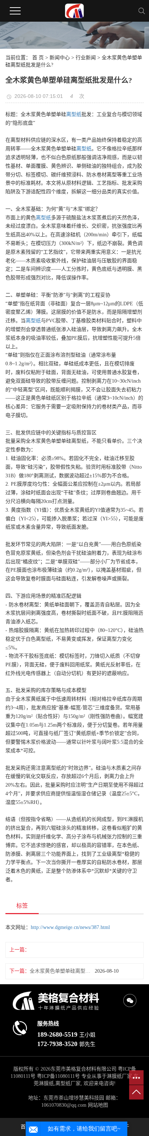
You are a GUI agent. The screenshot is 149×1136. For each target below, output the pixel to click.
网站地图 (98, 1105)
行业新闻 (86, 57)
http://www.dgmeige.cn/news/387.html (70, 927)
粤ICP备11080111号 (58, 1076)
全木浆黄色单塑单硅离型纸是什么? (62, 971)
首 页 (38, 57)
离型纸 (73, 114)
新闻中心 (60, 57)
